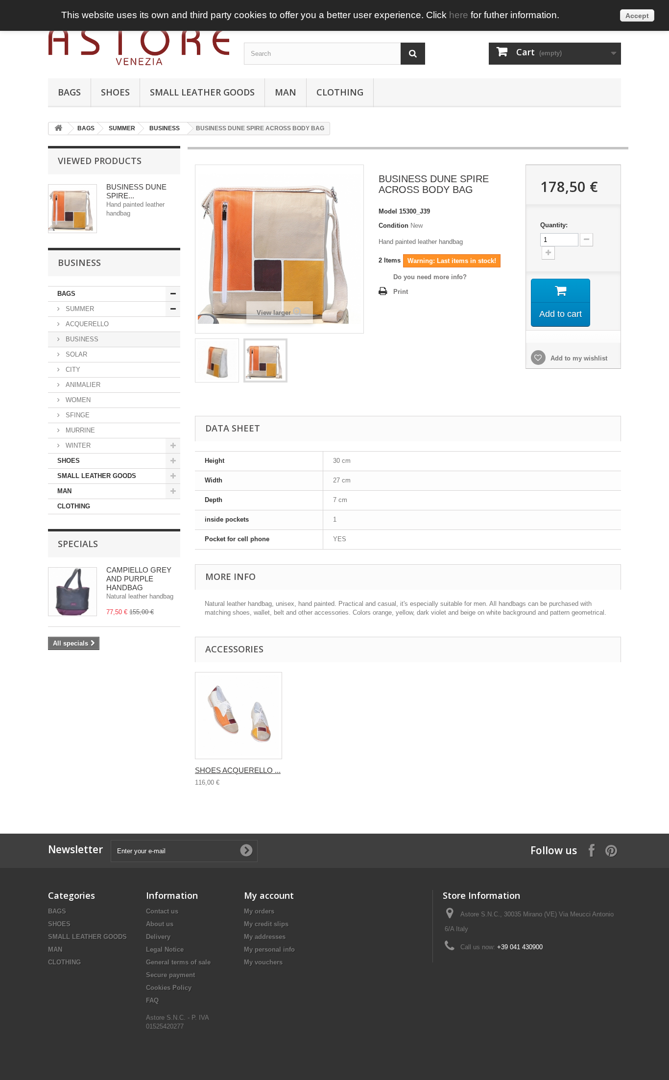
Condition (393, 225)
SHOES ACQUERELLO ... (238, 770)
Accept (637, 16)
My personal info (269, 949)
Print (400, 291)
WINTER (77, 445)
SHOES (115, 92)
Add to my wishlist (578, 358)
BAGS (69, 92)
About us (159, 924)
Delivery (158, 936)
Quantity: (554, 225)
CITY (72, 369)
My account (269, 895)
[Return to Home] (58, 128)
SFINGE (77, 415)
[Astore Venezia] (138, 45)
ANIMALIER (82, 384)
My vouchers (263, 962)
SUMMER (122, 128)
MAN (285, 92)
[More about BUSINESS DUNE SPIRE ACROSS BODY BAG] (72, 208)
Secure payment (170, 975)
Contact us (162, 911)
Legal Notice (165, 949)
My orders (259, 911)
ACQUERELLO (86, 324)
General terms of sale (178, 962)
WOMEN (77, 400)
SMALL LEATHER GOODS (202, 92)
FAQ (152, 1000)
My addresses (265, 936)
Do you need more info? (430, 277)
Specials (78, 544)
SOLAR (75, 354)
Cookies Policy (168, 987)
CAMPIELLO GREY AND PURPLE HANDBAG (138, 579)
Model (388, 211)
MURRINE (79, 430)
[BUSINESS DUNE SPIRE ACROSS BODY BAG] (217, 360)
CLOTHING (339, 92)
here (458, 15)
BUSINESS (164, 128)
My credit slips (266, 924)
